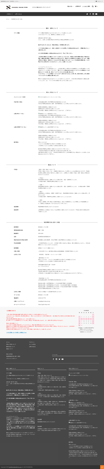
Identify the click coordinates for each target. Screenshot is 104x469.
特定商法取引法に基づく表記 (13, 356)
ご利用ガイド (9, 14)
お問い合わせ (18, 14)
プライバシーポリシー (11, 358)
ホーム (7, 19)
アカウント (99, 1)
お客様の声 (78, 6)
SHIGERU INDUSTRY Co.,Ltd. (15, 467)
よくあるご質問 (86, 6)
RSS (7, 354)
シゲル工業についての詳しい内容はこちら (16, 332)
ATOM (10, 354)
